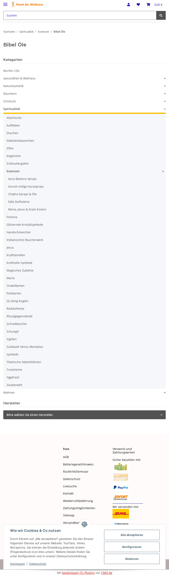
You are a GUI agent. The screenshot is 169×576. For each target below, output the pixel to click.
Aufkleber (13, 125)
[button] (128, 4)
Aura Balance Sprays (22, 179)
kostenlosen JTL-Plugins (78, 573)
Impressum (17, 563)
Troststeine (14, 370)
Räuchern (10, 94)
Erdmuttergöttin (18, 163)
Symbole (12, 354)
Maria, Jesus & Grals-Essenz (27, 209)
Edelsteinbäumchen (20, 141)
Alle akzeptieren (132, 535)
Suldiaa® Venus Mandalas (25, 347)
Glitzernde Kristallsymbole (25, 225)
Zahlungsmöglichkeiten (79, 508)
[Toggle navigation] (5, 2)
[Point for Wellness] (27, 4)
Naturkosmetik (13, 86)
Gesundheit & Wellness (19, 78)
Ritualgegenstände (20, 316)
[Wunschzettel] (138, 4)
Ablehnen (132, 559)
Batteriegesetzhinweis (78, 464)
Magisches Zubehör (20, 270)
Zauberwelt (14, 385)
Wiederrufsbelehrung (78, 501)
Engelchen (14, 156)
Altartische (14, 118)
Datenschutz (71, 479)
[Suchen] (161, 15)
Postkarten (14, 293)
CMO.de (106, 573)
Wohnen (9, 392)
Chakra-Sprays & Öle (22, 194)
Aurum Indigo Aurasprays (26, 186)
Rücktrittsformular (75, 471)
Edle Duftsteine (18, 202)
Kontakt (68, 493)
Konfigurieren (132, 547)
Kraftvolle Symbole (19, 263)
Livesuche (70, 486)
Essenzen (13, 171)
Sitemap (68, 515)
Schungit (13, 331)
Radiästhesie (15, 308)
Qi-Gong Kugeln (17, 301)
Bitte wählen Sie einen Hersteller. (30, 415)
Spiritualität (11, 109)
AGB (66, 457)
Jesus (10, 247)
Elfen (10, 148)
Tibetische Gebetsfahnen (24, 362)
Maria (11, 278)
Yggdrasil (13, 377)
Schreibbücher (17, 324)
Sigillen (12, 339)
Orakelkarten (16, 286)
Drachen (12, 133)
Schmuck (9, 101)
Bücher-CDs (11, 71)
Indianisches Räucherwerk (25, 240)
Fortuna (12, 217)
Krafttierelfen (16, 255)
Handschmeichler (19, 232)
